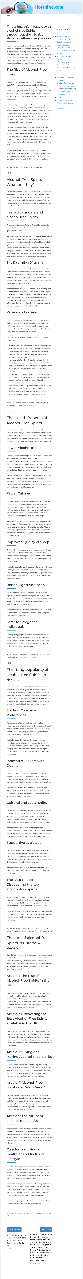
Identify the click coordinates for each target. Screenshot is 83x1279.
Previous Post (15, 1229)
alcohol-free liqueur (18, 1213)
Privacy (59, 97)
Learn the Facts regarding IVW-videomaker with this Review (66, 91)
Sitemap (60, 109)
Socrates (18, 1275)
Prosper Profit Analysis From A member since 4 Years (65, 103)
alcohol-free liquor (33, 1213)
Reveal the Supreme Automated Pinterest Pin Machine (66, 50)
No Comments (11, 1249)
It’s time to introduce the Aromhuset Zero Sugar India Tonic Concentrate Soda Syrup (16, 1240)
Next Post (45, 1229)
